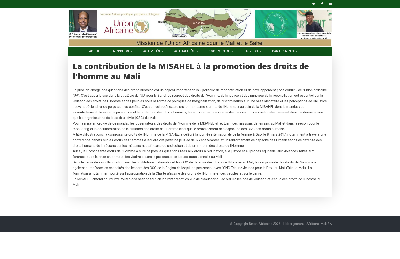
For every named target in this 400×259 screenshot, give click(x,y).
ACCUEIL (96, 51)
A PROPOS (121, 51)
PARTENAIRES (283, 51)
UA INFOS (251, 51)
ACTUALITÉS (184, 51)
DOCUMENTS (219, 51)
